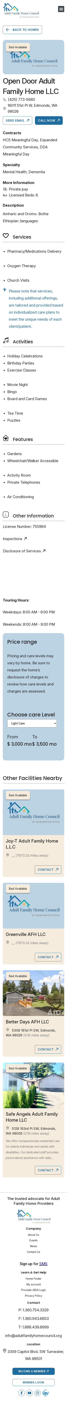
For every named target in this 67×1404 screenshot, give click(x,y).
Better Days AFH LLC (27, 1022)
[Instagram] (37, 1393)
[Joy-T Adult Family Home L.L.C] (33, 812)
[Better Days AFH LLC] (33, 993)
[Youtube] (29, 1393)
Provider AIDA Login (33, 1289)
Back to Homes (25, 30)
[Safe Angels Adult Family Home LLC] (33, 1085)
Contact (46, 870)
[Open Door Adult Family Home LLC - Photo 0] (33, 57)
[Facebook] (21, 1393)
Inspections (12, 539)
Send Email (15, 120)
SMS (43, 1264)
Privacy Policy (33, 1295)
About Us (33, 1234)
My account (33, 1284)
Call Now (47, 120)
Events (33, 1240)
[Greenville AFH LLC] (33, 906)
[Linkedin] (45, 1393)
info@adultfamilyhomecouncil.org (33, 1335)
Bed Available (18, 795)
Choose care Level (31, 714)
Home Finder (34, 1278)
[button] (61, 9)
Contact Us (33, 1251)
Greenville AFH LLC (26, 934)
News (33, 1246)
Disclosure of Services (22, 551)
